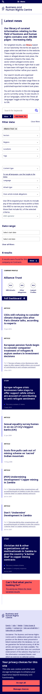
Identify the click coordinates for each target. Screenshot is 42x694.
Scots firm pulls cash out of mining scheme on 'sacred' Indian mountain (20, 453)
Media (20, 625)
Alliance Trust (13, 277)
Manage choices (21, 689)
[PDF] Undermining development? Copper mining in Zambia (21, 479)
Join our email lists (31, 628)
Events (8, 625)
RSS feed (19, 116)
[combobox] (21, 168)
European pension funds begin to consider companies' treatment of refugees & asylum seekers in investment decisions (21, 350)
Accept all (21, 682)
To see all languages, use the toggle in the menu (19, 175)
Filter (6, 116)
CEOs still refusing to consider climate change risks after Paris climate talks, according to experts (21, 319)
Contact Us (18, 628)
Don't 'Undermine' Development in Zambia (18, 514)
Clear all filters (8, 244)
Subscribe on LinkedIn (14, 630)
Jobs (14, 625)
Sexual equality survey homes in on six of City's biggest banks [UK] (21, 426)
